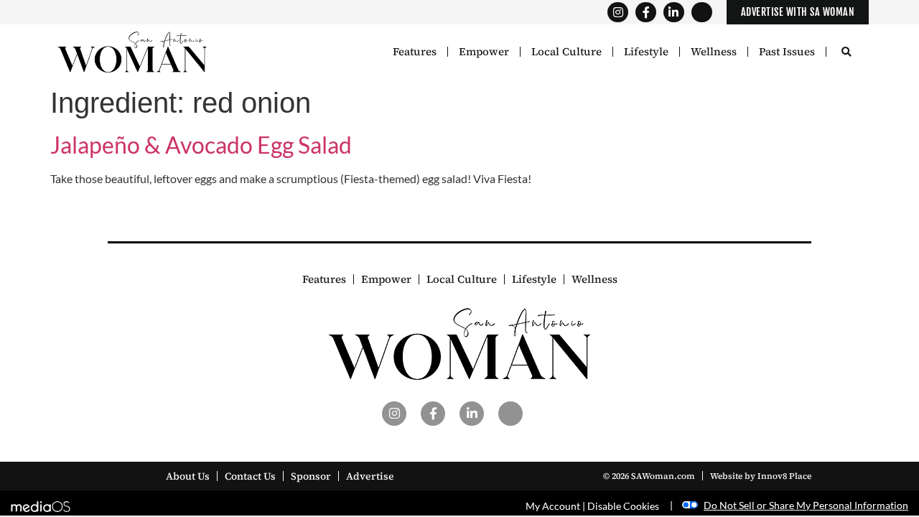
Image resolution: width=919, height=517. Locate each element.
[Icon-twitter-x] (701, 12)
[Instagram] (617, 12)
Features (415, 52)
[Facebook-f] (645, 12)
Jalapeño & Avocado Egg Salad (201, 145)
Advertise (370, 476)
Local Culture (566, 52)
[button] (846, 53)
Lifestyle (646, 52)
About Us (188, 476)
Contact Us (250, 476)
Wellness (714, 52)
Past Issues (787, 52)
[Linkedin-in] (673, 12)
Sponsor (311, 476)
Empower (484, 52)
